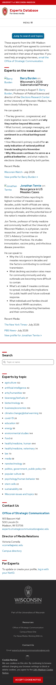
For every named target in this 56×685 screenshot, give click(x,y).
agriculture (12, 382)
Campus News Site (28, 632)
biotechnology (14, 402)
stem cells (12, 483)
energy (10, 428)
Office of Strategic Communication (25, 513)
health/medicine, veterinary (21, 448)
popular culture (14, 473)
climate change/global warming (23, 413)
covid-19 (11, 418)
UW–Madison (18, 2)
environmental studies (19, 433)
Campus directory (12, 550)
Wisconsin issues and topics (21, 494)
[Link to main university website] (28, 604)
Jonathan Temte (30, 185)
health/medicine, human (20, 443)
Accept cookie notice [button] (28, 679)
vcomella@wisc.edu (12, 545)
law (8, 453)
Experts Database (24, 10)
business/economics (17, 407)
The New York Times (15, 324)
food (9, 438)
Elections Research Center (35, 97)
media (9, 458)
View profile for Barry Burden (20, 176)
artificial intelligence (17, 387)
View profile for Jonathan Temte (22, 335)
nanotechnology (15, 463)
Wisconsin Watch (13, 172)
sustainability (13, 488)
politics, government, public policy (25, 468)
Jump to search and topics (28, 35)
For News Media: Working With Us (28, 636)
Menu (26, 22)
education (12, 423)
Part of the (28, 612)
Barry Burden (28, 78)
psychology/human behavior (22, 478)
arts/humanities (15, 392)
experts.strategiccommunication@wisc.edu (25, 528)
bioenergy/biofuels (16, 397)
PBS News (10, 330)
